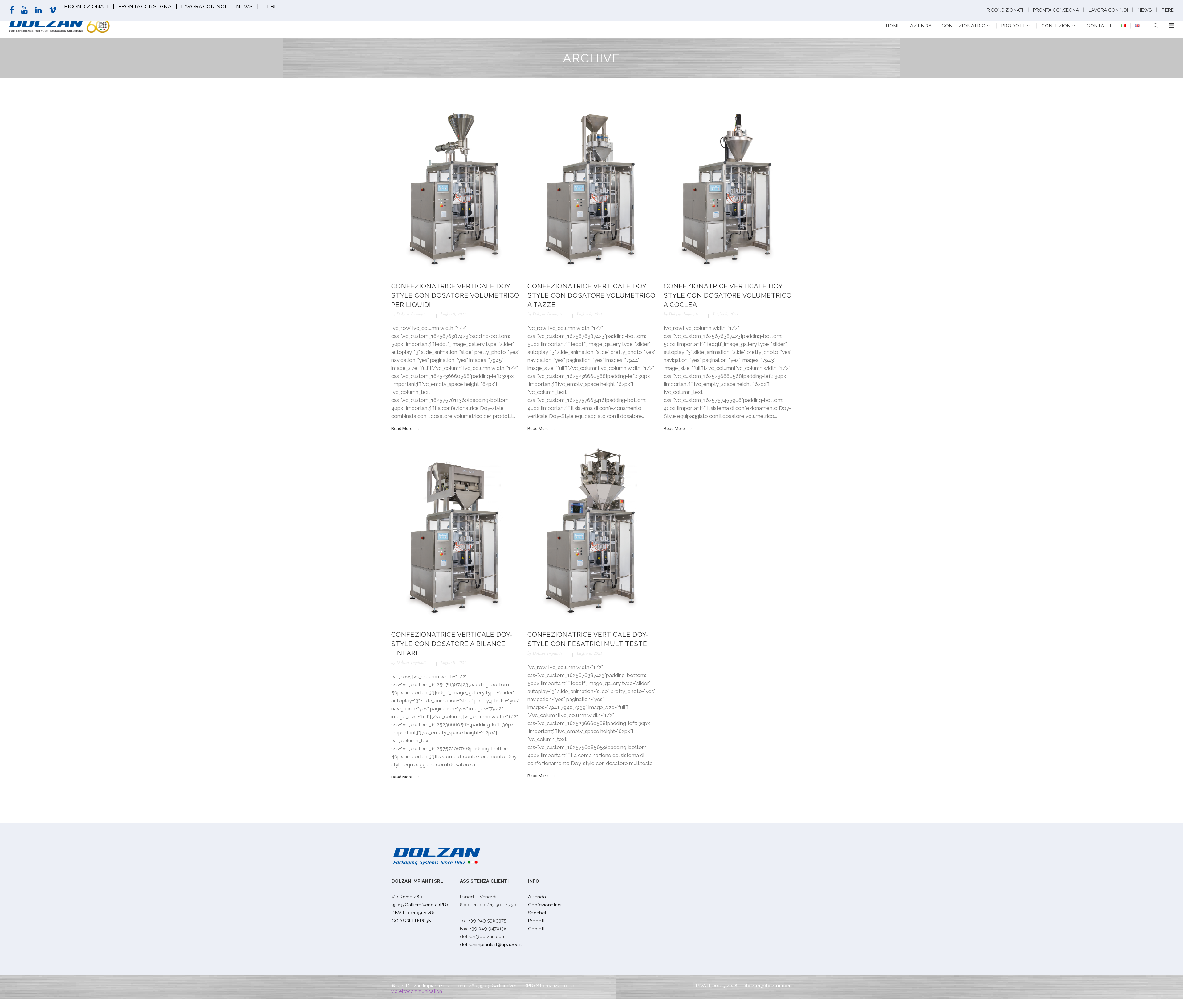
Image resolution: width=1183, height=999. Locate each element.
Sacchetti (538, 913)
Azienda (537, 897)
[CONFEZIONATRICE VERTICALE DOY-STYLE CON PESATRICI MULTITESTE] (591, 534)
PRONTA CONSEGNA (144, 6)
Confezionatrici (544, 905)
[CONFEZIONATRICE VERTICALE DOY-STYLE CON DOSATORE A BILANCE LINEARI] (455, 534)
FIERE (270, 6)
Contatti (537, 929)
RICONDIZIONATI (86, 6)
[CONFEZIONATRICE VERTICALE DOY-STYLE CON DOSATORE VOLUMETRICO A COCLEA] (728, 186)
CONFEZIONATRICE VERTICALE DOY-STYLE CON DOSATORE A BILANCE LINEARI (452, 644)
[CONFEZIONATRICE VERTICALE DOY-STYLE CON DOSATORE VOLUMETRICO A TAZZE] (591, 186)
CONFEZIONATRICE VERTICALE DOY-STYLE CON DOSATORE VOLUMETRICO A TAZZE (591, 295)
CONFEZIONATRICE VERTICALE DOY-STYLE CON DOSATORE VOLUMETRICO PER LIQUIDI (455, 295)
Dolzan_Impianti (411, 314)
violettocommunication (416, 991)
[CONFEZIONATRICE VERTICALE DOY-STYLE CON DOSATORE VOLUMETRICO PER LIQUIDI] (455, 186)
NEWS (244, 6)
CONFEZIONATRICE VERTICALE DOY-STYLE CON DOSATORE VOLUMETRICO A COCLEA (728, 295)
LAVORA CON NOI (203, 6)
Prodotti (537, 921)
